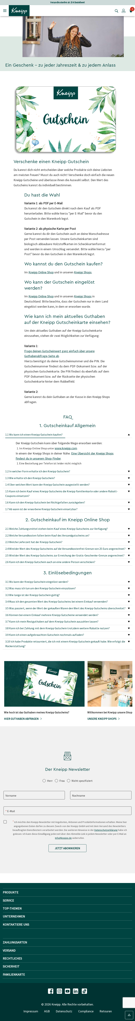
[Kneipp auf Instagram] (60, 991)
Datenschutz (64, 1011)
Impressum (30, 1011)
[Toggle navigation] (4, 10)
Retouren (105, 1011)
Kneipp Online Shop (41, 272)
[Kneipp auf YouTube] (68, 991)
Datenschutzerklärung (106, 830)
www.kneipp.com (66, 448)
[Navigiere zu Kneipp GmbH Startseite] (19, 10)
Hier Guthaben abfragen (21, 718)
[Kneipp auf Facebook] (51, 991)
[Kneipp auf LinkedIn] (76, 991)
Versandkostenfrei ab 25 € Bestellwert (67, 2)
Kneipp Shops (83, 272)
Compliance (86, 1011)
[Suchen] (115, 10)
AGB (47, 1011)
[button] (123, 10)
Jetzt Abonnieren (67, 848)
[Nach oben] (129, 1015)
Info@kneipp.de (63, 838)
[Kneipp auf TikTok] (84, 991)
